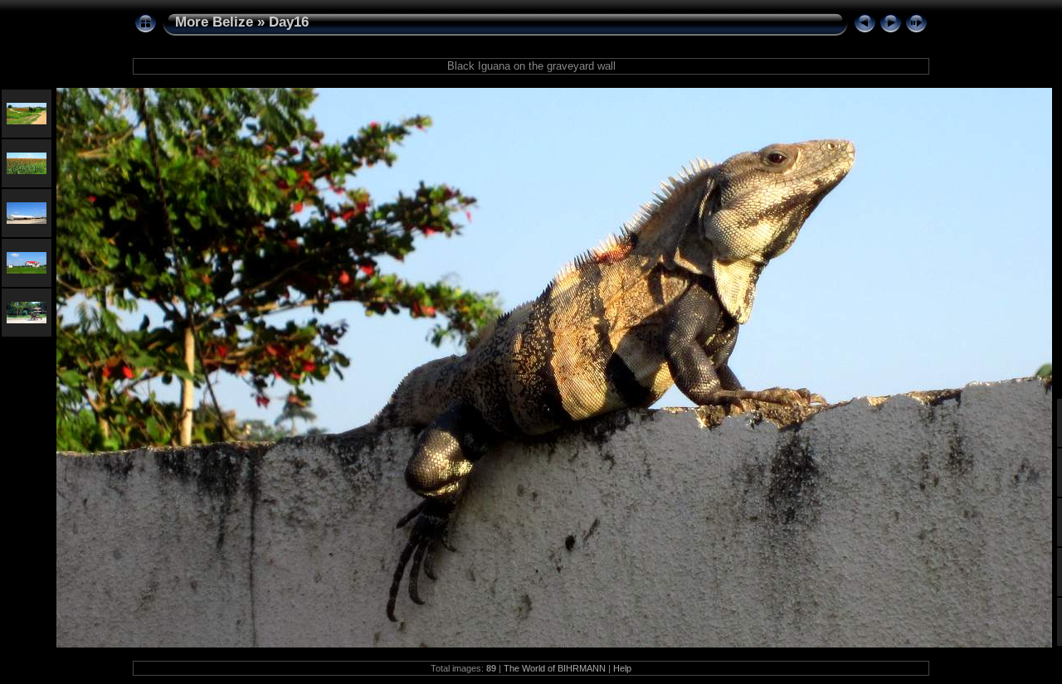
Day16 (289, 22)
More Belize (214, 22)
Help (622, 668)
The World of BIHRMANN (555, 668)
